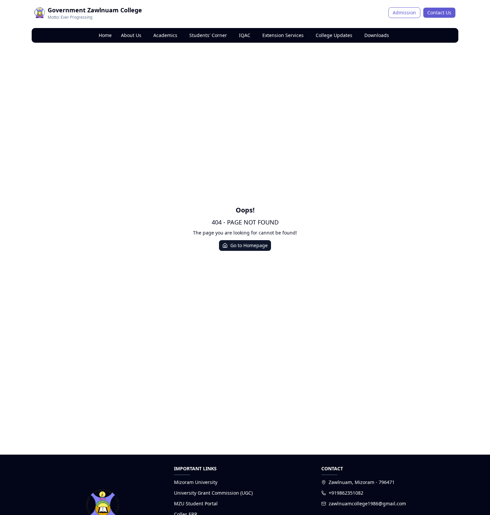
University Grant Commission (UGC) (213, 493)
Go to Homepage (249, 245)
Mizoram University (195, 482)
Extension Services (283, 35)
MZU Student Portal (196, 503)
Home (105, 35)
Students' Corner (208, 35)
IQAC (244, 35)
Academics (165, 35)
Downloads (376, 35)
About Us (131, 35)
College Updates (334, 35)
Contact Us (439, 12)
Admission (404, 12)
